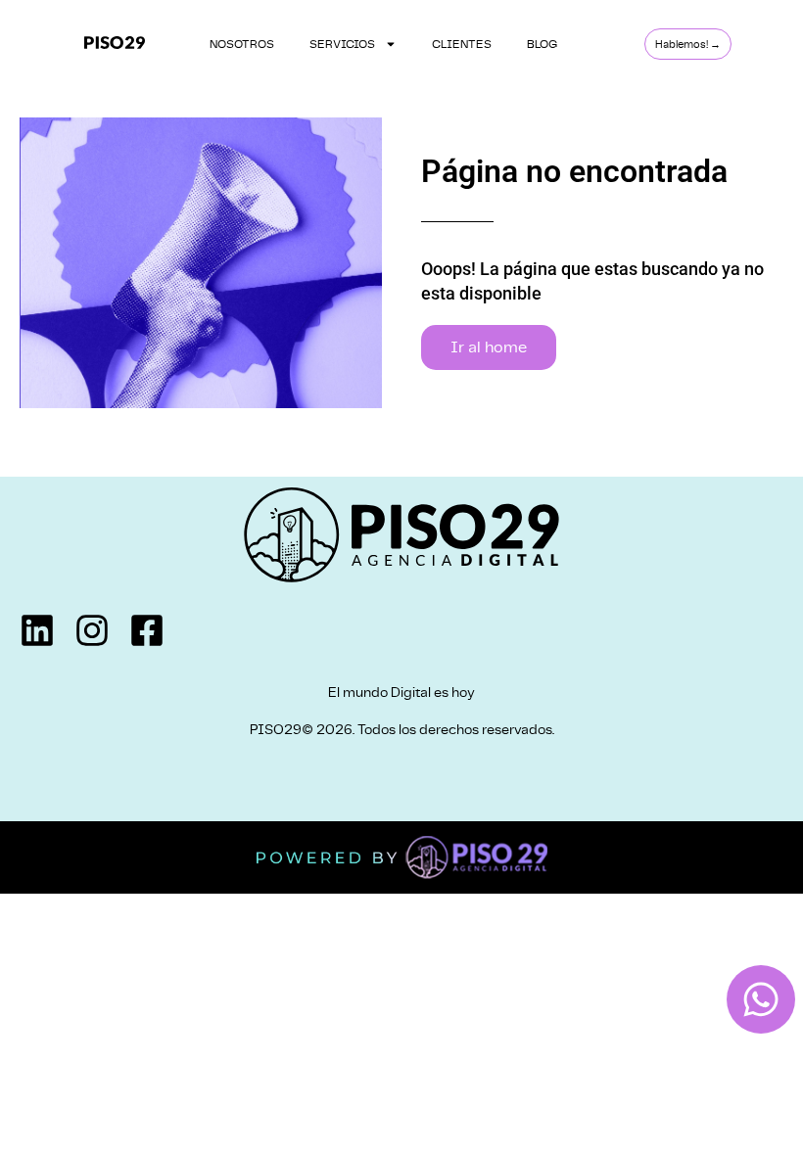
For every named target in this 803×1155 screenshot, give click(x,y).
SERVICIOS (342, 44)
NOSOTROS (242, 44)
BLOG (542, 44)
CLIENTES (462, 44)
